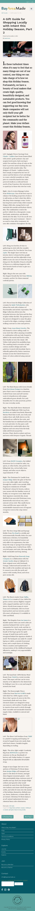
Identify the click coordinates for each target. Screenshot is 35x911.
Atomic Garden (8, 561)
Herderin (6, 412)
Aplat (5, 253)
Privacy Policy (5, 839)
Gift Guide (11, 806)
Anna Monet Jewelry (19, 328)
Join (32, 2)
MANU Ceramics (16, 461)
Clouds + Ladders (9, 156)
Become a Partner (7, 867)
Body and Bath (16, 808)
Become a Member (7, 864)
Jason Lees (7, 38)
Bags (11, 808)
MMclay (29, 276)
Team (3, 833)
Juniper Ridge (7, 480)
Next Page (28, 817)
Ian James (24, 620)
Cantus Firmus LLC (21, 908)
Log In (27, 2)
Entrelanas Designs (13, 389)
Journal (3, 849)
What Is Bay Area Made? (8, 827)
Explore (3, 855)
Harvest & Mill (19, 693)
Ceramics (22, 808)
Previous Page (8, 817)
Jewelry (24, 809)
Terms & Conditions (7, 836)
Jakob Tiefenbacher (18, 305)
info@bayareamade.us (8, 877)
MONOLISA (14, 753)
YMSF (30, 736)
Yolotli (14, 677)
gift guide (11, 809)
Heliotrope (10, 193)
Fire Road (15, 533)
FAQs (3, 830)
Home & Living (18, 809)
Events (3, 852)
